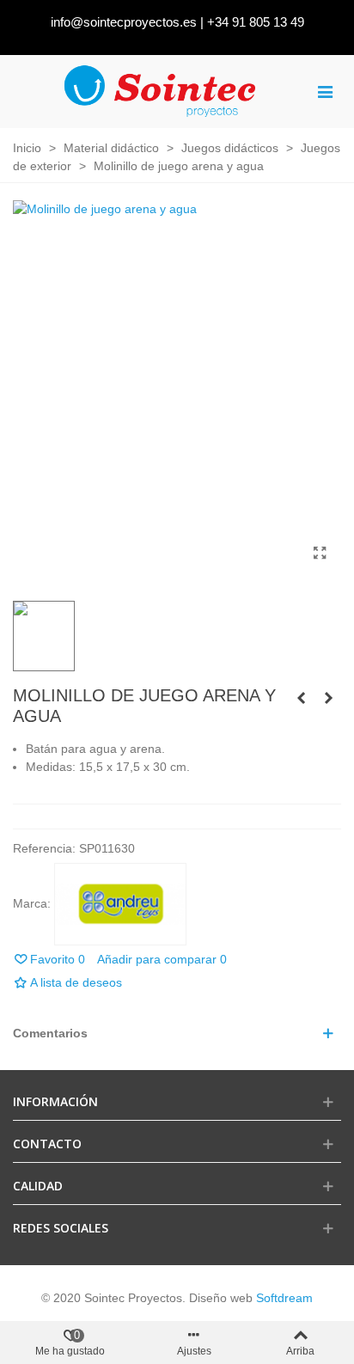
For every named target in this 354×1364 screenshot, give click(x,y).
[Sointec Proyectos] (161, 91)
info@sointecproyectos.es (124, 22)
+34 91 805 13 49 (255, 22)
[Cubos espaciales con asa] (301, 698)
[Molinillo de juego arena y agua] (320, 553)
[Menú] (324, 91)
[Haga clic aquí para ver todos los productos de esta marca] (120, 904)
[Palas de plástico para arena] (328, 698)
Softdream (284, 1298)
